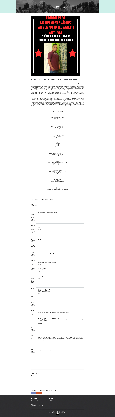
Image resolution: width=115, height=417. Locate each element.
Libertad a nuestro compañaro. (44, 289)
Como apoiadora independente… (45, 350)
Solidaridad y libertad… (43, 218)
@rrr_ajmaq (34, 404)
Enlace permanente (32, 214)
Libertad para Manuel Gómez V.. (44, 246)
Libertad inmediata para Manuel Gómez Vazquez (48, 318)
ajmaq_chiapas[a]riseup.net (35, 400)
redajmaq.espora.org (35, 406)
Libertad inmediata (42, 268)
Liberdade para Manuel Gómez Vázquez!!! (47, 336)
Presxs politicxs (33, 203)
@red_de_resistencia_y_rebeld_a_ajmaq (37, 405)
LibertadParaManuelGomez (34, 205)
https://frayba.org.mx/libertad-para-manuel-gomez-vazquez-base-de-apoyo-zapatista (42, 199)
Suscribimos (40, 296)
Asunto (32, 375)
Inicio (50, 7)
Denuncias (32, 204)
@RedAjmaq (34, 401)
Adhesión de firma (42, 281)
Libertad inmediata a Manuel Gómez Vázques (47, 253)
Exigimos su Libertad (42, 232)
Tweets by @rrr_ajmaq (52, 400)
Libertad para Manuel (42, 239)
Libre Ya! (39, 226)
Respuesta (39, 215)
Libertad (39, 328)
